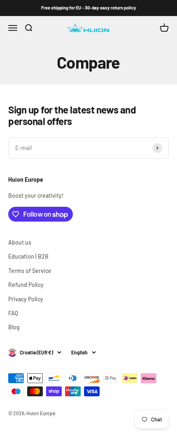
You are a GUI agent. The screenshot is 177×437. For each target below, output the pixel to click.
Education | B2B (28, 256)
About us (19, 242)
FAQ (13, 313)
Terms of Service (29, 270)
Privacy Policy (25, 299)
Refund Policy (26, 284)
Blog (14, 327)
